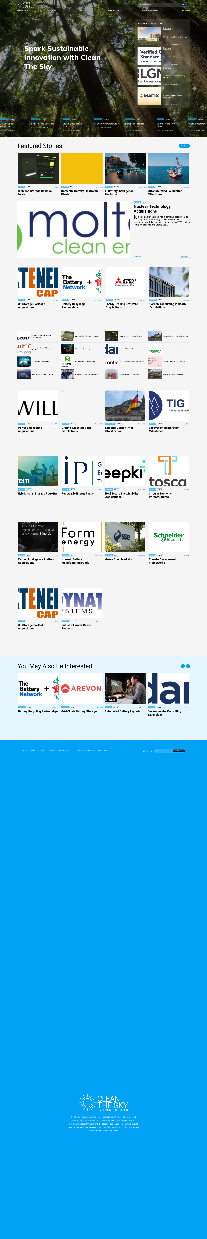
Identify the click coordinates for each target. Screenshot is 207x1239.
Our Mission (186, 10)
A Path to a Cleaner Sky (150, 10)
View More (184, 146)
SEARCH (184, 5)
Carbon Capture (113, 10)
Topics (53, 10)
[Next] (188, 666)
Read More (184, 256)
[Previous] (183, 666)
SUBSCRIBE (178, 751)
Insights (82, 10)
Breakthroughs (22, 10)
